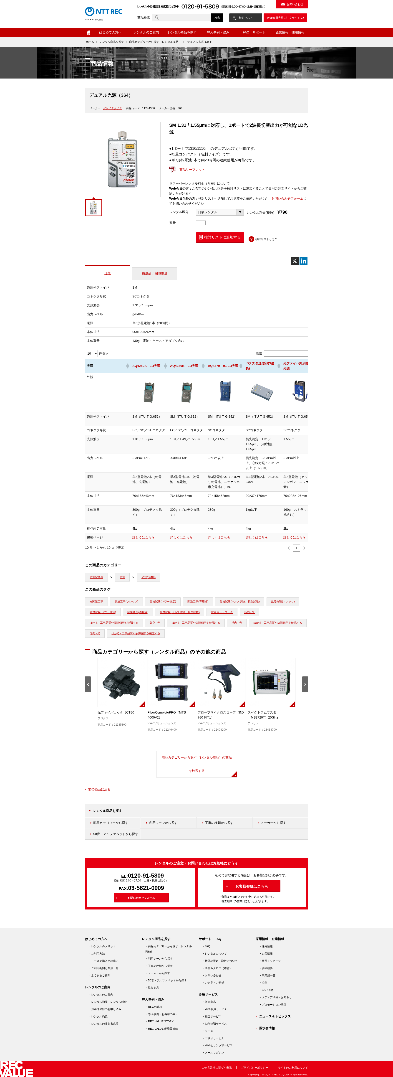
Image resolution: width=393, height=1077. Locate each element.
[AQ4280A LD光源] (149, 407)
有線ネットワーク (222, 612)
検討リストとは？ (266, 239)
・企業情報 (266, 953)
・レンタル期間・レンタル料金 (107, 1001)
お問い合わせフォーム (287, 198)
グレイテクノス (112, 108)
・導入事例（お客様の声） (161, 1014)
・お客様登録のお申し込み (104, 1009)
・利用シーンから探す (159, 958)
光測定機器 (96, 577)
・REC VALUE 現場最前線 (161, 1028)
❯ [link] (304, 548)
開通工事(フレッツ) (126, 601)
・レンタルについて (214, 953)
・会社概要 (266, 968)
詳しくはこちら (143, 537)
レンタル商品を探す (111, 41)
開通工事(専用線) (197, 601)
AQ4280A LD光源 (146, 366)
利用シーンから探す (163, 823)
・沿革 (263, 982)
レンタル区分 (179, 212)
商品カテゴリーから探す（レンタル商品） (155, 41)
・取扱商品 (152, 987)
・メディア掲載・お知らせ (275, 997)
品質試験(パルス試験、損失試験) (240, 601)
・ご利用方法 (96, 953)
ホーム (88, 32)
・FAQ (206, 946)
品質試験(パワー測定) (163, 601)
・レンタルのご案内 (100, 994)
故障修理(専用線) (137, 612)
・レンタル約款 (98, 1016)
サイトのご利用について (293, 1067)
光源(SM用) (148, 577)
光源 (122, 577)
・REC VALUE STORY (159, 1021)
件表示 (103, 353)
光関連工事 (96, 601)
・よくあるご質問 (99, 975)
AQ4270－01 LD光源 (223, 366)
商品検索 (143, 17)
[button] (127, 366)
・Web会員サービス (214, 1009)
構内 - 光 (237, 622)
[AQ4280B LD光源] (187, 407)
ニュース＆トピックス (275, 1016)
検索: (259, 353)
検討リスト (246, 17)
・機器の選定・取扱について (220, 961)
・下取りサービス (213, 1038)
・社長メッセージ (270, 961)
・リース (207, 1031)
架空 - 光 (155, 622)
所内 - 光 (249, 612)
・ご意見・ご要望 (213, 982)
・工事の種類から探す (159, 966)
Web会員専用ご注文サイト (283, 17)
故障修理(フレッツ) (283, 601)
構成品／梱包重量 (154, 273)
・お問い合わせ (211, 975)
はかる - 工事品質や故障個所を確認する (114, 622)
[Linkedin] (303, 261)
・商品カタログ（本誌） (217, 968)
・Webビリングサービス (217, 1045)
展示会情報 (267, 1028)
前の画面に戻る (99, 789)
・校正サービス (211, 1016)
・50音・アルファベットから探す (166, 980)
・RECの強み (153, 1006)
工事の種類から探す (219, 823)
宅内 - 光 (95, 633)
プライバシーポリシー (254, 1067)
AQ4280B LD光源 (184, 366)
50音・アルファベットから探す (115, 834)
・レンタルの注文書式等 (103, 1023)
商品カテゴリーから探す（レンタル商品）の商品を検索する (197, 764)
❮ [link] (288, 548)
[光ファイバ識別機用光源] (300, 407)
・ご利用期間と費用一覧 (103, 968)
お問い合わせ (295, 4)
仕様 (107, 273)
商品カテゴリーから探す (110, 823)
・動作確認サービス (214, 1023)
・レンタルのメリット (102, 946)
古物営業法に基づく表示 (217, 1067)
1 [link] (296, 548)
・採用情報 (266, 946)
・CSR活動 (266, 990)
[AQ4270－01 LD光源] (225, 407)
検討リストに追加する (222, 237)
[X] (295, 261)
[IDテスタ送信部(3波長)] (263, 407)
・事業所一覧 (267, 975)
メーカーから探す (273, 823)
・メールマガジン (213, 1052)
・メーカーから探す (157, 973)
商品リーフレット (192, 169)
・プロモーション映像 (272, 1004)
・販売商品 (209, 1001)
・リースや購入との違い (103, 961)
